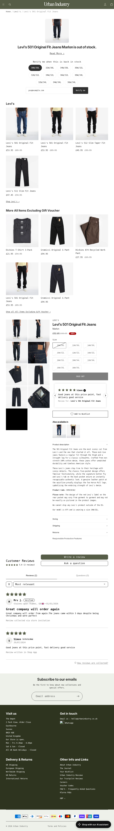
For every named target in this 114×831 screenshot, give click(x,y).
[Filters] (9, 584)
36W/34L (71, 82)
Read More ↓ (57, 53)
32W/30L (50, 68)
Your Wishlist (66, 772)
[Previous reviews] (55, 395)
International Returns (17, 779)
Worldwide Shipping (15, 772)
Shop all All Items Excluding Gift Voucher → (28, 312)
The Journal (65, 768)
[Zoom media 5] (16, 375)
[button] (80, 395)
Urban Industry (20, 826)
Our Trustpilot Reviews (71, 779)
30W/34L (79, 75)
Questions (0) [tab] (82, 575)
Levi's (17, 11)
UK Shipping (11, 765)
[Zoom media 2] (39, 330)
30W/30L (35, 68)
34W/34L (57, 82)
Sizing (55, 519)
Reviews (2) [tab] (31, 575)
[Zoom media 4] (39, 352)
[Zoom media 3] (16, 352)
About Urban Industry (70, 765)
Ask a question (74, 563)
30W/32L (79, 68)
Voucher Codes (66, 786)
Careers (63, 782)
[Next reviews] (105, 395)
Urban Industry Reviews (71, 775)
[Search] (10, 4)
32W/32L (35, 75)
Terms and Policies (57, 826)
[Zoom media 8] (39, 397)
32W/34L (42, 82)
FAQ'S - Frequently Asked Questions (77, 789)
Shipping (56, 526)
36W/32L (64, 75)
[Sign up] (78, 696)
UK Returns (11, 775)
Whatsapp (69, 723)
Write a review (74, 557)
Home (8, 11)
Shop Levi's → (12, 202)
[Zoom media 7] (16, 397)
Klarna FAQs (65, 792)
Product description (61, 444)
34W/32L (50, 75)
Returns (56, 532)
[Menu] (3, 4)
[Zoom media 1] (16, 330)
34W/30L (64, 68)
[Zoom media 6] (39, 375)
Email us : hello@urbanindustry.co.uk (78, 719)
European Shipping (15, 768)
